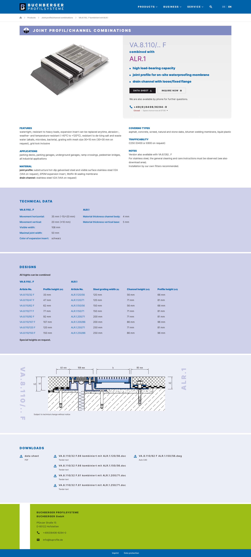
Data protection (131, 553)
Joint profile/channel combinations (57, 17)
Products (31, 17)
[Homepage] (21, 18)
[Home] (76, 6)
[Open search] (210, 7)
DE (223, 6)
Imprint (115, 553)
